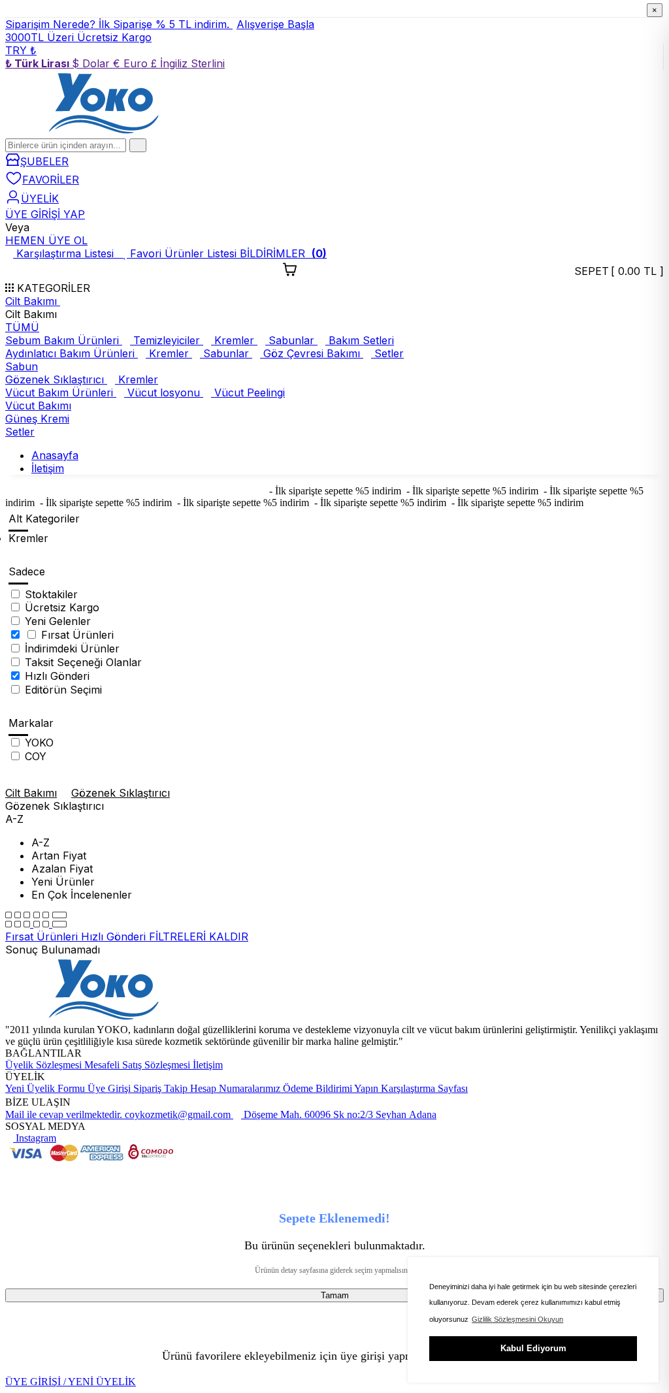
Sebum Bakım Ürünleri (63, 340)
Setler (387, 353)
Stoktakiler (51, 594)
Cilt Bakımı (32, 301)
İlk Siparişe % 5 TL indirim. (206, 24)
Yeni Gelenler (58, 621)
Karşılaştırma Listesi (66, 253)
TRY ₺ (21, 50)
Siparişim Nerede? (52, 24)
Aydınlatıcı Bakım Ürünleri (71, 353)
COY (35, 756)
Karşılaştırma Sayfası (424, 1088)
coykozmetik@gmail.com (179, 1114)
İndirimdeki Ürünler (72, 648)
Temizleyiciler (166, 340)
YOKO (39, 742)
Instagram (34, 1138)
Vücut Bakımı (38, 405)
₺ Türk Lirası (38, 63)
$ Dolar (92, 63)
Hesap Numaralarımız (236, 1088)
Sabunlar (291, 340)
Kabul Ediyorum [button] (533, 1348)
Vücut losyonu (163, 392)
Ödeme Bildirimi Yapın (332, 1088)
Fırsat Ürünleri (77, 634)
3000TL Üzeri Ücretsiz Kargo (78, 37)
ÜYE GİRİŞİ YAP (45, 214)
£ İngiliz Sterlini (188, 63)
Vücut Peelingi (248, 392)
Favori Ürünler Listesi (183, 253)
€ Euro (132, 63)
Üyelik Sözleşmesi (44, 1064)
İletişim (208, 1064)
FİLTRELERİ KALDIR (198, 936)
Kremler (234, 340)
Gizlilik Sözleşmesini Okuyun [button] (517, 1319)
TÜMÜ (22, 327)
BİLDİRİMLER (283, 253)
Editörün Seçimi (63, 689)
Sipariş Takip (161, 1088)
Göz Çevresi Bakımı (311, 353)
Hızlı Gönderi (57, 675)
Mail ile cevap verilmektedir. (65, 1114)
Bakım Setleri (359, 340)
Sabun (21, 366)
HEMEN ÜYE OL (46, 240)
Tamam (335, 1295)
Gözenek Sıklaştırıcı (56, 379)
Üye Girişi (110, 1088)
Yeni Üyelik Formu (46, 1088)
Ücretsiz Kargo (62, 607)
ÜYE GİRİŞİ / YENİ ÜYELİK (70, 1381)
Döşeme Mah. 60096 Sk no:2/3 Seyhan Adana (338, 1114)
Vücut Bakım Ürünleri (60, 392)
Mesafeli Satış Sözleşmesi (138, 1064)
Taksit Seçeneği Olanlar (83, 662)
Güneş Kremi (37, 418)
